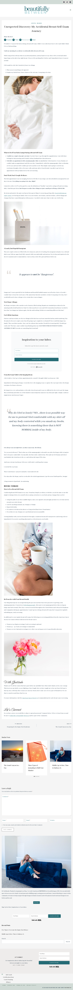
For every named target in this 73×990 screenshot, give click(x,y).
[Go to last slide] (3, 758)
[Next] (70, 758)
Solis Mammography (29, 605)
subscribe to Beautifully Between (19, 715)
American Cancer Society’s (30, 698)
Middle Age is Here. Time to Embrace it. (13, 934)
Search (4, 938)
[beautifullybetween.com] (36, 10)
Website (52, 820)
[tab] (34, 776)
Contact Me (11, 985)
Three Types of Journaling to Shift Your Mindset (35, 767)
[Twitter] (67, 2)
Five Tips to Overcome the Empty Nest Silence (15, 930)
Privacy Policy (31, 985)
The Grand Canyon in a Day (63, 725)
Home (4, 985)
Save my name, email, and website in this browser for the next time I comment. (22, 825)
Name (4, 820)
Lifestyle (33, 23)
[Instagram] (70, 2)
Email (28, 820)
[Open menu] (70, 10)
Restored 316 (68, 987)
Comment (5, 796)
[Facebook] (64, 2)
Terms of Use (20, 985)
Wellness (39, 23)
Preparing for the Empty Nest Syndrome (18, 725)
